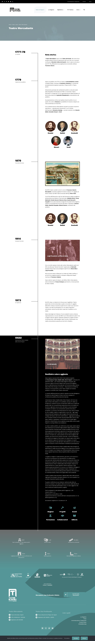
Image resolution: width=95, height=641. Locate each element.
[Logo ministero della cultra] (16, 574)
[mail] (10, 1)
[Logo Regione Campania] (37, 573)
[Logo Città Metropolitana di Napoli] (48, 574)
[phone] (12, 1)
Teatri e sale (15, 24)
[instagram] (4, 1)
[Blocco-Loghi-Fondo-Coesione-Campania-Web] (71, 573)
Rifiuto (84, 638)
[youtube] (8, 1)
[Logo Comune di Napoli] (28, 573)
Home (10, 24)
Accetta (76, 638)
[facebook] (2, 1)
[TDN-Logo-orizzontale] (15, 3)
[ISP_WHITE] (47, 585)
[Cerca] (84, 10)
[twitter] (6, 1)
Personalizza (67, 638)
